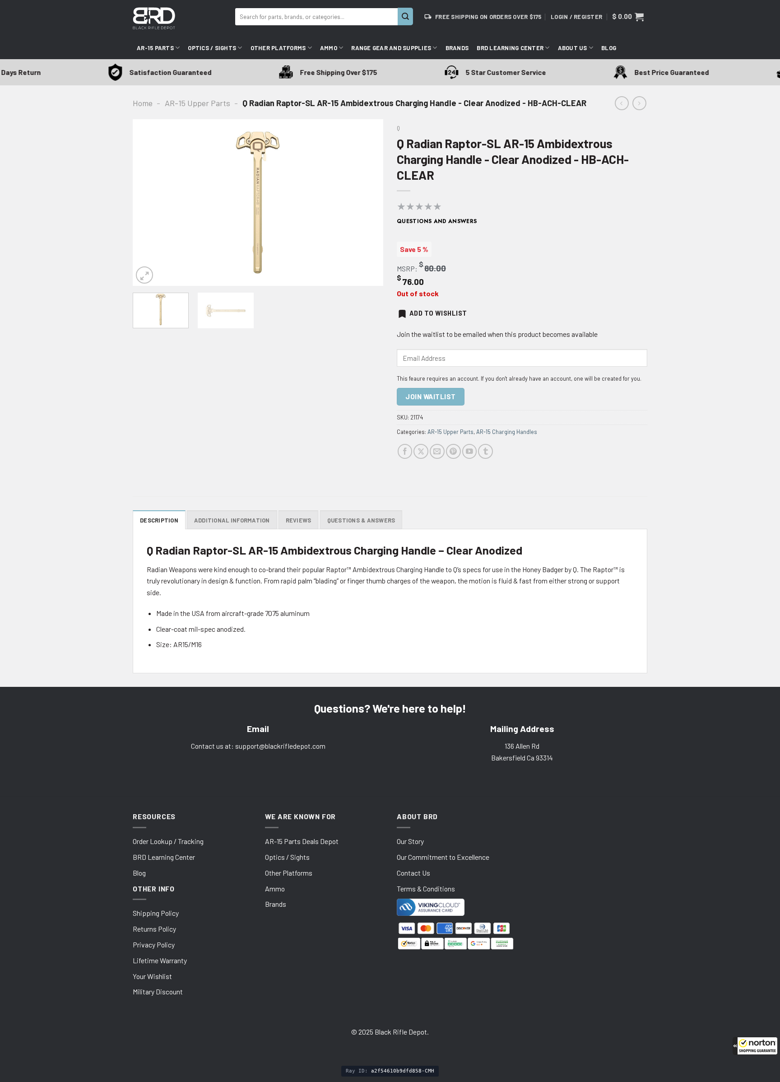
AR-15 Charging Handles (506, 431)
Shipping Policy (156, 913)
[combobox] (316, 16)
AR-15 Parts (155, 47)
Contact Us (413, 872)
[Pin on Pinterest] (453, 451)
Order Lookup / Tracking (168, 841)
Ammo (328, 47)
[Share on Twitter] (420, 451)
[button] (755, 1046)
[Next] (367, 202)
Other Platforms (278, 47)
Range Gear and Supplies (391, 47)
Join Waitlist (430, 396)
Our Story (410, 841)
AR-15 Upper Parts (197, 103)
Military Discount (158, 991)
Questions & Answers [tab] (361, 520)
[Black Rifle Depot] (180, 18)
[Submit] (405, 16)
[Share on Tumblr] (485, 451)
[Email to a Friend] (437, 451)
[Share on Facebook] (405, 451)
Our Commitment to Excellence (443, 857)
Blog (608, 47)
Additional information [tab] (232, 520)
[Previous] (149, 202)
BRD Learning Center (510, 47)
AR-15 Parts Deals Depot (302, 841)
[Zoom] (144, 275)
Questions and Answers (437, 221)
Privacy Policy (154, 944)
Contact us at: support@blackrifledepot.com (258, 746)
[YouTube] (469, 451)
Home (143, 103)
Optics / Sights (212, 47)
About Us (572, 47)
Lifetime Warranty (160, 960)
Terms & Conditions (426, 888)
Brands (457, 47)
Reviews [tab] (298, 520)
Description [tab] (159, 520)
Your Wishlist (152, 976)
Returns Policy (154, 928)
